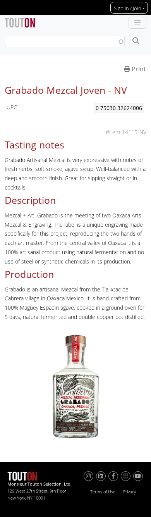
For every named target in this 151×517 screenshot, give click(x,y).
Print (138, 69)
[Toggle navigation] (137, 23)
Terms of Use (102, 492)
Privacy (129, 492)
